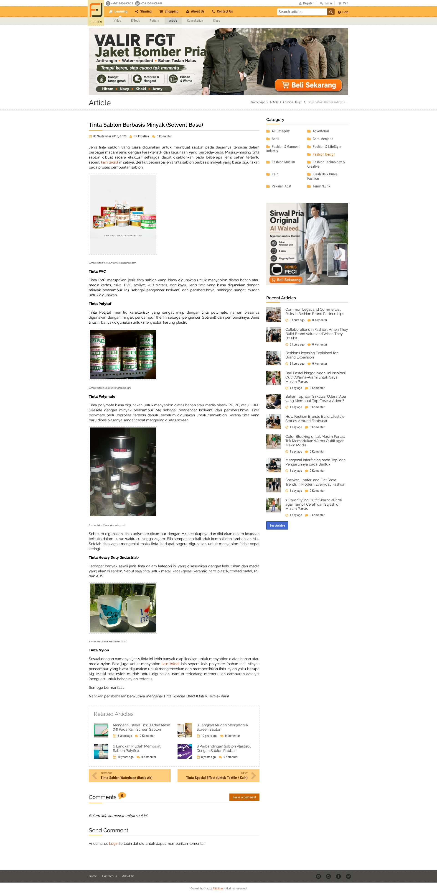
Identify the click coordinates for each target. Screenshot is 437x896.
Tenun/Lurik (321, 186)
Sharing (145, 11)
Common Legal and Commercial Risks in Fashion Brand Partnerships (314, 311)
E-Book (135, 20)
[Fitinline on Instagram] (329, 876)
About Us (197, 11)
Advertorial (320, 131)
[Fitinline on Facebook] (339, 876)
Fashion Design (292, 102)
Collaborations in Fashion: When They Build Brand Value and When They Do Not (316, 333)
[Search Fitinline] (331, 11)
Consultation (195, 20)
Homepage (258, 102)
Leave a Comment (244, 797)
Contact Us (224, 11)
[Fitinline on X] (349, 876)
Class (216, 20)
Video (117, 20)
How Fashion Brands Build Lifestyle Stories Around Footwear (314, 418)
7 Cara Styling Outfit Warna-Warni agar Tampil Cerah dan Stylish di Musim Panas (313, 504)
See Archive (277, 525)
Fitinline (218, 888)
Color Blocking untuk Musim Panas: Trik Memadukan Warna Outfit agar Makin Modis (315, 440)
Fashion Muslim (283, 162)
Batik (275, 139)
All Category (280, 131)
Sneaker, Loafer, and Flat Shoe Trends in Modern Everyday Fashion (315, 482)
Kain (274, 174)
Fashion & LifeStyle (326, 146)
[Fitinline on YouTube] (319, 876)
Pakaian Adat (281, 186)
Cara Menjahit (322, 139)
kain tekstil (109, 162)
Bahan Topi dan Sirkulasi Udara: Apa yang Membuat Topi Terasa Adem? (315, 398)
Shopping (171, 11)
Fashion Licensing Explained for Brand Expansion (311, 355)
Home (93, 876)
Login (113, 843)
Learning (120, 11)
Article (173, 20)
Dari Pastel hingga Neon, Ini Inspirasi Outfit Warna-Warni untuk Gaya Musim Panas (315, 377)
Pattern (154, 20)
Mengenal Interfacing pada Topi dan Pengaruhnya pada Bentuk (315, 462)
